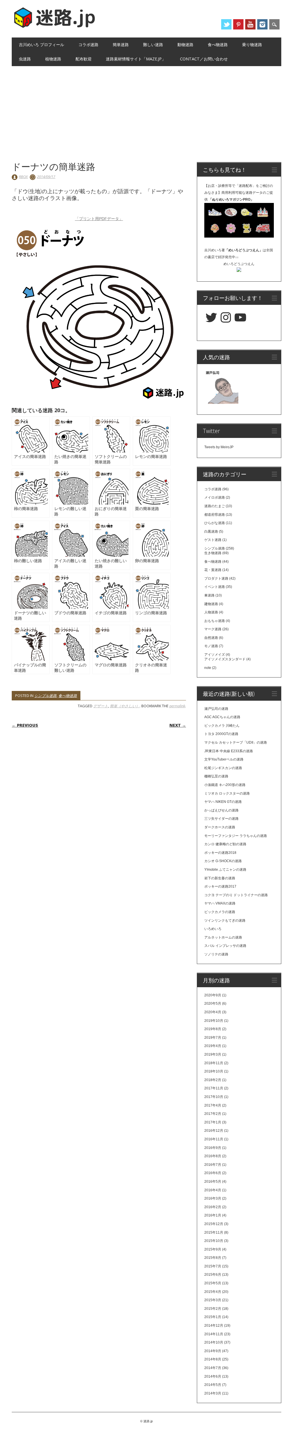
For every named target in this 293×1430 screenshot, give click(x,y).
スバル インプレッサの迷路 (225, 946)
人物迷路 (211, 612)
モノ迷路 (211, 646)
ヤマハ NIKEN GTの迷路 (223, 802)
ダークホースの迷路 (219, 827)
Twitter (226, 24)
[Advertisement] (146, 109)
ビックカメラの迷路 (219, 912)
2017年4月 (212, 1105)
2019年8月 (212, 1029)
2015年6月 (212, 1275)
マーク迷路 (212, 629)
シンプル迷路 (45, 695)
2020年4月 (212, 1012)
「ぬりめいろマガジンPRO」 (231, 199)
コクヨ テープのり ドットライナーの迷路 (236, 895)
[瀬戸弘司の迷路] (221, 388)
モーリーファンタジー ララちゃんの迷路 (235, 836)
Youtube (250, 24)
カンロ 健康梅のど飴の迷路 (225, 844)
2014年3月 (212, 1393)
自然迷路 (211, 638)
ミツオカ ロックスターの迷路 (227, 793)
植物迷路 (53, 59)
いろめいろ (212, 929)
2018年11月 (213, 1063)
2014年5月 (212, 1385)
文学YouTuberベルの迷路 (223, 759)
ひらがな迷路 (214, 523)
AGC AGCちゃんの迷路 (222, 717)
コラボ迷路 (88, 44)
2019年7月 (212, 1038)
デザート (100, 705)
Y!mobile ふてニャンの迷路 (225, 870)
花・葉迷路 (212, 570)
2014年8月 (212, 1359)
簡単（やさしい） (125, 705)
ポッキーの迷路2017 (220, 886)
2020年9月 (212, 995)
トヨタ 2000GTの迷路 (221, 734)
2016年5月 (212, 1182)
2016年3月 (212, 1198)
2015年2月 (212, 1309)
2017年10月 (213, 1097)
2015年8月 (212, 1258)
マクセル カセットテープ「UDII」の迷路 (235, 742)
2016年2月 (212, 1207)
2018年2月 (212, 1080)
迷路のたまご (214, 506)
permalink (177, 705)
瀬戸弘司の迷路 (216, 709)
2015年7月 (212, 1266)
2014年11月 (213, 1334)
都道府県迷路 (214, 515)
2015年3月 (212, 1300)
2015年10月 (213, 1241)
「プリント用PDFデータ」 (99, 218)
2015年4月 (212, 1292)
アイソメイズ (214, 655)
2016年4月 (212, 1190)
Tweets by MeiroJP (218, 447)
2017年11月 (213, 1088)
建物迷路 (211, 604)
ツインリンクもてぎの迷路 (225, 921)
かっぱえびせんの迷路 (221, 810)
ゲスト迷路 (212, 540)
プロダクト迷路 (216, 578)
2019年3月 (212, 1054)
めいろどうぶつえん (238, 264)
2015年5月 (212, 1283)
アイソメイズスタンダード (225, 659)
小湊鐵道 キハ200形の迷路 (225, 785)
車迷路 (209, 595)
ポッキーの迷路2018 (220, 853)
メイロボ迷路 (214, 497)
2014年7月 (212, 1368)
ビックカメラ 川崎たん (221, 726)
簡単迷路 (121, 44)
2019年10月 (213, 1021)
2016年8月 (212, 1156)
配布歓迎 (84, 59)
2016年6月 (212, 1173)
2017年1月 (212, 1122)
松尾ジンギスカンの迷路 (223, 768)
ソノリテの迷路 (216, 954)
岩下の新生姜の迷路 (219, 878)
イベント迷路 (214, 587)
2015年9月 (212, 1249)
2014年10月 (213, 1342)
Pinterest (238, 24)
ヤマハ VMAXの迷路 (219, 903)
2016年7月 (212, 1165)
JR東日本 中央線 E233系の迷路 (228, 751)
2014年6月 (212, 1376)
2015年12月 (213, 1224)
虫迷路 (25, 59)
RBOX (23, 176)
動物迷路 (185, 44)
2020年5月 (212, 1004)
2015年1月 (212, 1317)
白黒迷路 (211, 532)
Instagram (262, 24)
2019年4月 (212, 1046)
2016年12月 (213, 1131)
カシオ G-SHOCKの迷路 (223, 861)
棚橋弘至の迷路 (216, 776)
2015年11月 (213, 1232)
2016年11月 (213, 1139)
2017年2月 (212, 1114)
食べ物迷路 (218, 44)
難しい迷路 (153, 44)
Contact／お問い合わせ (204, 59)
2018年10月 (213, 1071)
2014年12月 (213, 1326)
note (207, 668)
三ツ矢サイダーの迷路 (221, 819)
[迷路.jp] (55, 27)
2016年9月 (212, 1148)
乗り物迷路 (252, 44)
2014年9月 (212, 1351)
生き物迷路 (212, 553)
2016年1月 (212, 1215)
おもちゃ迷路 (214, 621)
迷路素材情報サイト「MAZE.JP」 (136, 59)
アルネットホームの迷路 (223, 937)
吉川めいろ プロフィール (41, 44)
